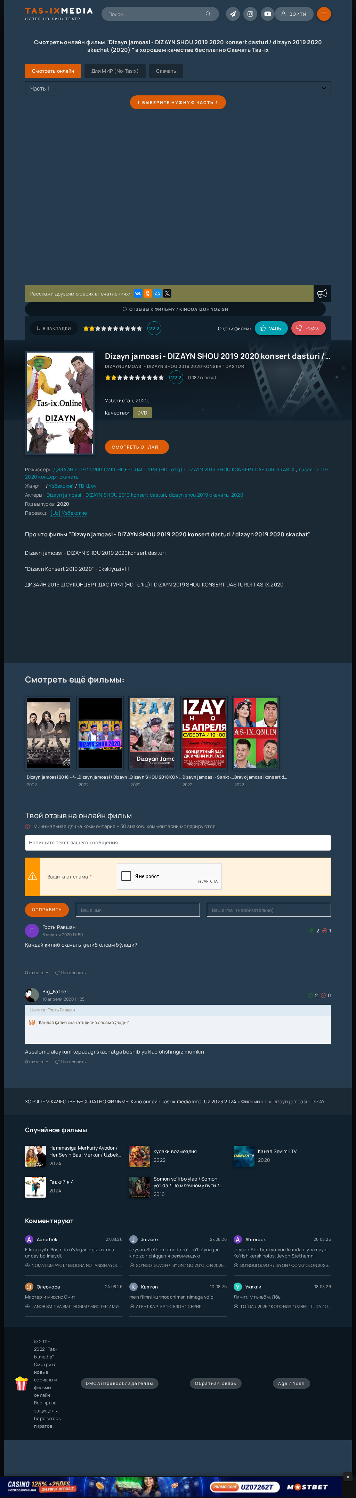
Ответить (34, 973)
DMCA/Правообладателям (119, 1383)
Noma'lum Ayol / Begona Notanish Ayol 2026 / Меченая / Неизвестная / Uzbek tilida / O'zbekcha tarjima (77, 1265)
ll (43, 485)
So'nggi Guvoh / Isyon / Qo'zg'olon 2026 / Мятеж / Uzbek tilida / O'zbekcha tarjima (181, 1265)
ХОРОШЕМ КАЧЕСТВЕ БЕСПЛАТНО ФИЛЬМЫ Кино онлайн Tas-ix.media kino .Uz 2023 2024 (130, 1101)
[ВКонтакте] (138, 293)
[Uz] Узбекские (68, 513)
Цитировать (73, 973)
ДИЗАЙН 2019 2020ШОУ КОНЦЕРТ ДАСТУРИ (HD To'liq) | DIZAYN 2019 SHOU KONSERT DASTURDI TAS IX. (174, 469)
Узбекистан (119, 400)
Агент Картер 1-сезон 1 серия (169, 1306)
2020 (237, 494)
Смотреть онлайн (137, 447)
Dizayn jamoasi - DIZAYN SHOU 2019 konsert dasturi (106, 494)
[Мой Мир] (157, 293)
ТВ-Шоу (87, 485)
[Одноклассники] (148, 293)
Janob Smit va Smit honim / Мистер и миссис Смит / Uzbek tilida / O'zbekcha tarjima (77, 1306)
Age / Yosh (291, 1383)
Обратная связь (215, 1383)
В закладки (57, 328)
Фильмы (250, 1101)
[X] (167, 293)
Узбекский (61, 485)
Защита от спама (67, 876)
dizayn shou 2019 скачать (199, 494)
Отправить (47, 910)
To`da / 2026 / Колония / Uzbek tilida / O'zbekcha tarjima (285, 1306)
